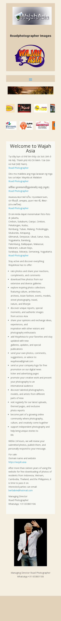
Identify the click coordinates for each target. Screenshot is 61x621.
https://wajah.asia (17, 462)
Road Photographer (18, 167)
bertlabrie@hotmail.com (20, 490)
